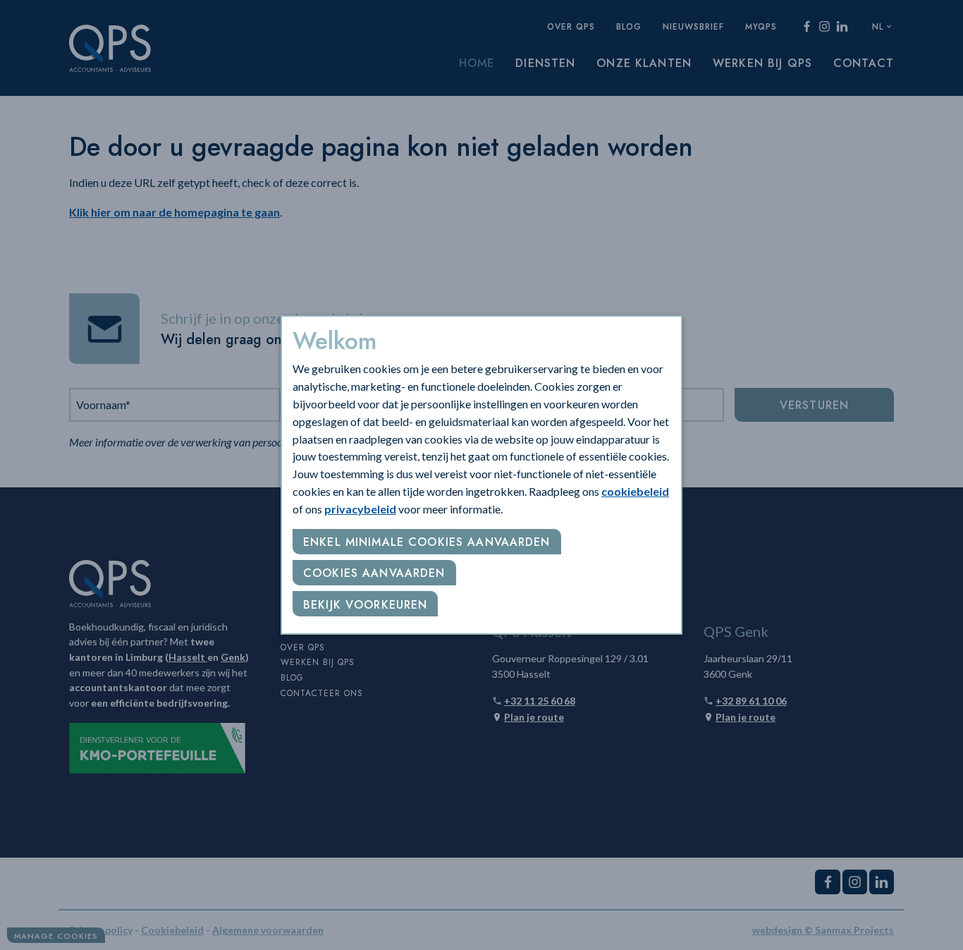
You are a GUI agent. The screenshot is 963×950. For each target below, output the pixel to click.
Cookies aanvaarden (374, 573)
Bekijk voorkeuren (365, 605)
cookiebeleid (635, 491)
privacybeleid (360, 509)
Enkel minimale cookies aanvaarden (427, 542)
